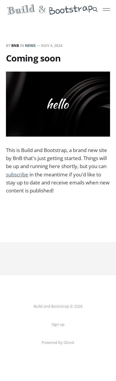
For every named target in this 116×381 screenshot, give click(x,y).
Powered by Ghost (58, 342)
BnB (15, 45)
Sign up (58, 324)
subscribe (17, 174)
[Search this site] (95, 9)
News (30, 45)
